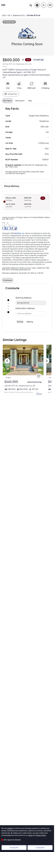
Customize (40, 848)
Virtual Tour (12, 94)
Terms (30, 835)
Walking (29, 321)
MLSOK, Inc (19, 233)
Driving (20, 321)
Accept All (14, 848)
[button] (23, 60)
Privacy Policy (41, 835)
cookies (10, 828)
